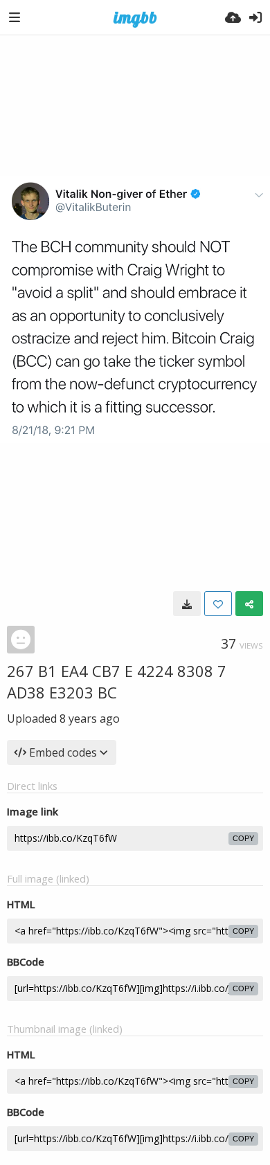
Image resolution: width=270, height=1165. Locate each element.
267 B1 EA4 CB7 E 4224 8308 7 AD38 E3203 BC (116, 681)
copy (243, 838)
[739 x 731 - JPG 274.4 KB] (187, 603)
